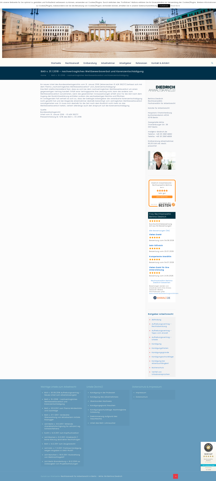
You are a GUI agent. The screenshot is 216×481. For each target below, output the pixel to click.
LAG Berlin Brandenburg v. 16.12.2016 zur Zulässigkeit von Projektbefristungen (62, 462)
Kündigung (156, 344)
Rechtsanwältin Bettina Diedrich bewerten (161, 282)
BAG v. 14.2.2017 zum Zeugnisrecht (59, 444)
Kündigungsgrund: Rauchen (102, 405)
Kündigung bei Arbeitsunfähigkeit (160, 362)
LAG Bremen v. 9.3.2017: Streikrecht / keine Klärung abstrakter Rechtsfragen (62, 438)
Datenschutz (142, 397)
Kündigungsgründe (160, 352)
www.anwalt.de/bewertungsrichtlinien (163, 293)
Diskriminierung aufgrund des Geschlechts (103, 417)
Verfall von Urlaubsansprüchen (161, 373)
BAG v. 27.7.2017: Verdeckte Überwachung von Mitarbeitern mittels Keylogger (62, 417)
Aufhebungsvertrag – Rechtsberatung (162, 325)
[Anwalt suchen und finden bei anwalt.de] (161, 299)
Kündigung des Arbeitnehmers (104, 397)
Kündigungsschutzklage (163, 356)
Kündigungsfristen (160, 348)
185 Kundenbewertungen (208, 465)
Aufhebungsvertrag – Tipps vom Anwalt (162, 331)
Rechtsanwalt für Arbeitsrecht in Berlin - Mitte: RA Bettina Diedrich (91, 476)
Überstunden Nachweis (101, 401)
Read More (175, 6)
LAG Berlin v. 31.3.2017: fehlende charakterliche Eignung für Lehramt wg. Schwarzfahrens (62, 426)
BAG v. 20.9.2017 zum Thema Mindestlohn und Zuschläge (63, 409)
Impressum (141, 392)
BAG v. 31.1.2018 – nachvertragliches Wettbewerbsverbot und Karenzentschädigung (60, 401)
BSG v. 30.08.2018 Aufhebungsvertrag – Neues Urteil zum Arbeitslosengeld (62, 393)
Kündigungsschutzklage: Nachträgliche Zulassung (108, 411)
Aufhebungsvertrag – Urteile (162, 338)
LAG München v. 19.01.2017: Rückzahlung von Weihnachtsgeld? (62, 456)
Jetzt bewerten (162, 197)
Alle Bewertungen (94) (159, 231)
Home (43, 75)
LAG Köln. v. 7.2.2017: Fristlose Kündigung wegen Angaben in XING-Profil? (62, 449)
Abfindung (156, 319)
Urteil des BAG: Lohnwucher (103, 423)
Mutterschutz (158, 367)
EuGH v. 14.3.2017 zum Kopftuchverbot (61, 433)
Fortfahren (164, 6)
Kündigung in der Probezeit (102, 392)
